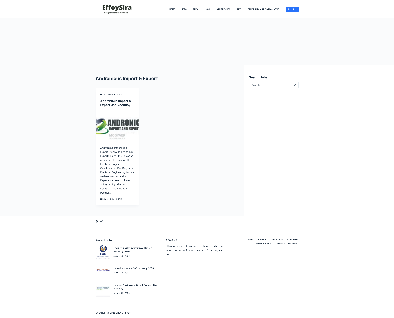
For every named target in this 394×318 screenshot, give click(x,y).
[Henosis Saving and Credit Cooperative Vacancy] (103, 289)
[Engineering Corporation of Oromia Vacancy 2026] (103, 252)
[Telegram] (101, 221)
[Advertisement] (197, 41)
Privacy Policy (263, 243)
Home (172, 9)
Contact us (277, 239)
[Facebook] (97, 221)
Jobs (184, 9)
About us (262, 239)
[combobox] (271, 85)
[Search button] (295, 85)
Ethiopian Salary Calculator (263, 9)
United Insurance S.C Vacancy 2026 (133, 268)
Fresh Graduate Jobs (111, 94)
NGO (208, 9)
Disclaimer (293, 239)
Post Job (292, 9)
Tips (239, 9)
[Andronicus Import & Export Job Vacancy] (117, 126)
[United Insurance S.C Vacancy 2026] (103, 270)
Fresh (196, 9)
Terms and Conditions (287, 243)
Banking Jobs (223, 9)
